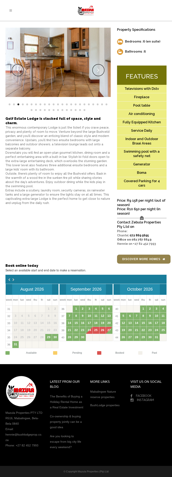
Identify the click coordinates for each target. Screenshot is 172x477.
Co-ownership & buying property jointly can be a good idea (66, 422)
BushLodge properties (105, 405)
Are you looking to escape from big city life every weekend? (65, 441)
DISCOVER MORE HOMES (141, 259)
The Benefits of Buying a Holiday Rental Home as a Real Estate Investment (66, 402)
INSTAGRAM (145, 400)
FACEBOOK (144, 395)
